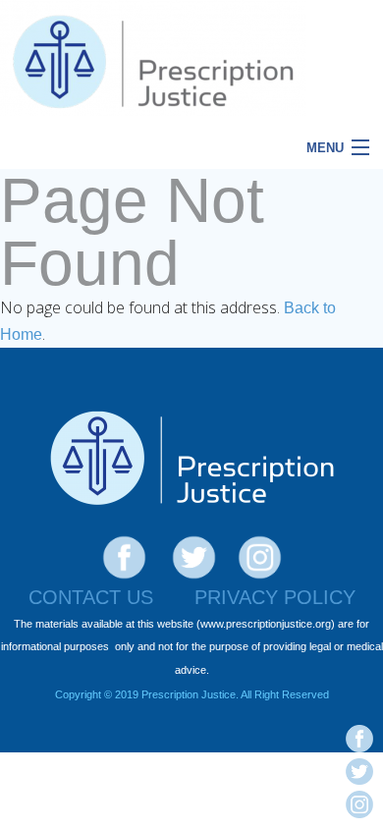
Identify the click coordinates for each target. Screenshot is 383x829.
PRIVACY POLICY (275, 597)
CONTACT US (90, 597)
